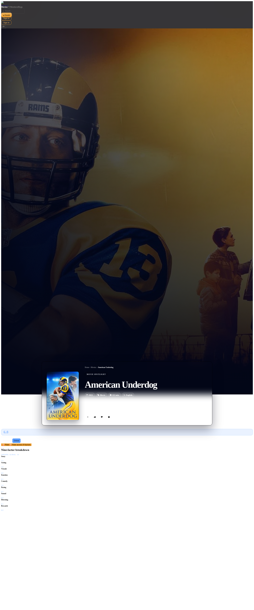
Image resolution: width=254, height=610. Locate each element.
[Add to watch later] (88, 417)
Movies (4, 7)
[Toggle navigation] (3, 26)
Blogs (20, 7)
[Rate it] (109, 417)
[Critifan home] (127, 3)
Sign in (6, 18)
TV (8, 7)
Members (14, 7)
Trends (6, 15)
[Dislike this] (102, 417)
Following (7, 441)
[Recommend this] (95, 417)
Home (87, 367)
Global (16, 441)
